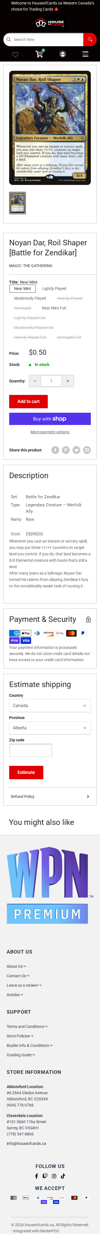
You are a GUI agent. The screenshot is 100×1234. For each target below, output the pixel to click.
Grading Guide (19, 1055)
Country (16, 695)
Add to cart (28, 401)
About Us (14, 966)
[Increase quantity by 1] (68, 381)
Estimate (26, 772)
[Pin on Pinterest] (66, 450)
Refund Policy (22, 796)
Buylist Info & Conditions (28, 1045)
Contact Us (16, 976)
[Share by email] (87, 450)
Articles (13, 995)
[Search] (90, 39)
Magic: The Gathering (30, 265)
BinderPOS (49, 1231)
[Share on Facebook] (55, 450)
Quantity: (17, 381)
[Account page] (62, 54)
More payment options (50, 432)
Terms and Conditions (25, 1026)
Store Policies (18, 1036)
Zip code (16, 740)
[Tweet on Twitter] (76, 450)
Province (17, 718)
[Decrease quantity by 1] (35, 381)
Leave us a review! (22, 985)
